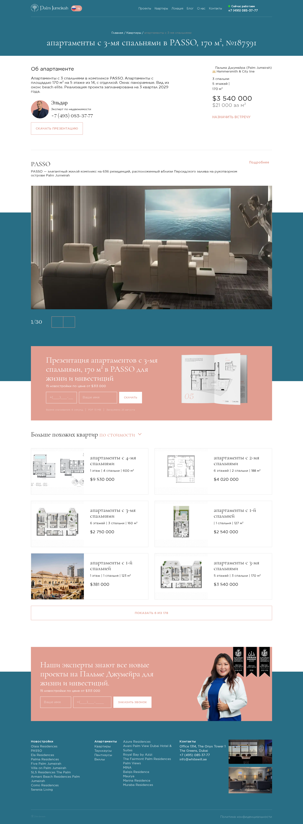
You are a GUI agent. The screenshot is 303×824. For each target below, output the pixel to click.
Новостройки (42, 741)
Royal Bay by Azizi (137, 754)
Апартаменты (105, 741)
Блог (190, 8)
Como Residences (45, 785)
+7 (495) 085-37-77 (195, 755)
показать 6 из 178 (151, 613)
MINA (127, 767)
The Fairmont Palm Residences (147, 759)
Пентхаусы (103, 755)
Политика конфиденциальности (246, 816)
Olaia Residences (44, 746)
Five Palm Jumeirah (46, 763)
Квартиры (161, 8)
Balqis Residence (136, 772)
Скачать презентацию (57, 128)
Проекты (145, 8)
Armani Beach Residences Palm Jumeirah (55, 779)
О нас (201, 8)
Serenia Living (42, 789)
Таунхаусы (103, 750)
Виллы (99, 759)
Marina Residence (136, 780)
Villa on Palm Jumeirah (48, 768)
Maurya (128, 776)
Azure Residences (136, 741)
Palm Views (132, 763)
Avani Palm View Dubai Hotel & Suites (147, 748)
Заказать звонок (132, 702)
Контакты (215, 8)
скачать (130, 397)
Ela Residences (42, 755)
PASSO (36, 750)
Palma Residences (45, 759)
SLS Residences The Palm (51, 772)
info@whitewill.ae (193, 759)
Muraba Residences (138, 785)
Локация (177, 8)
